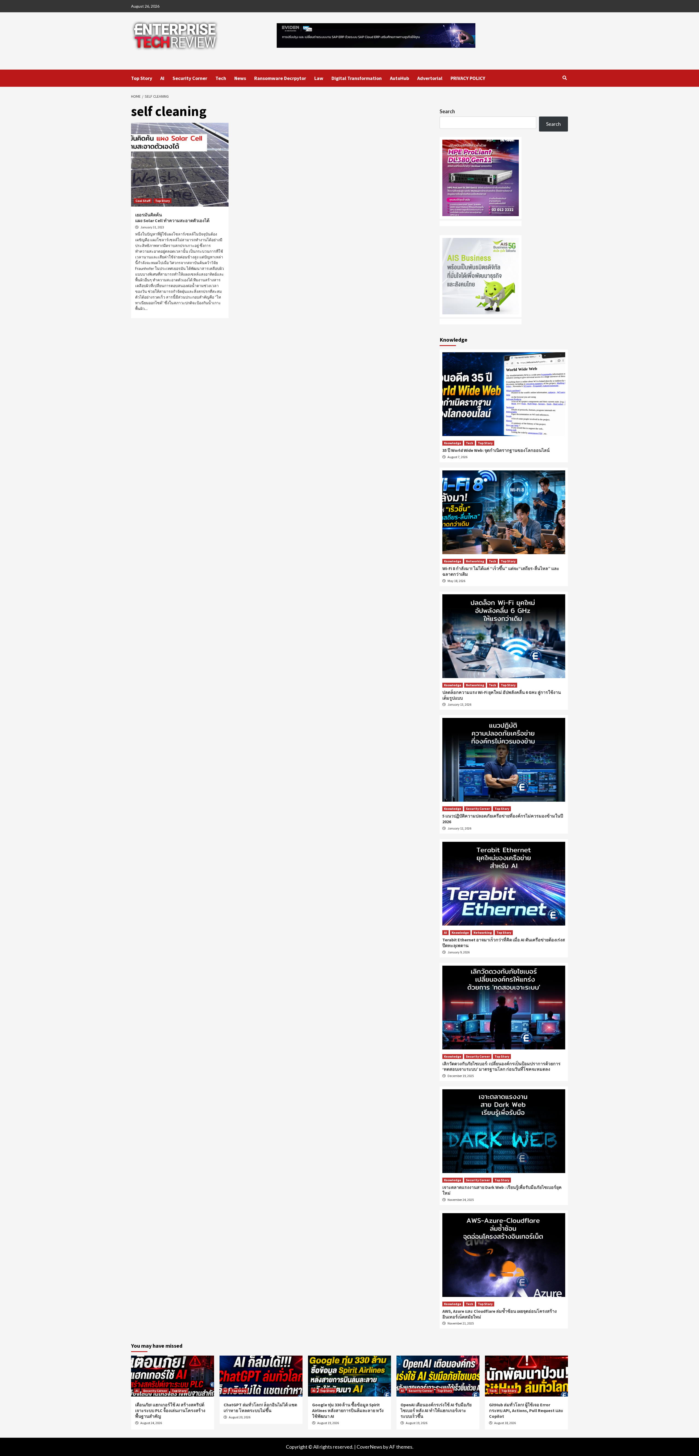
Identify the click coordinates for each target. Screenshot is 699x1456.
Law (318, 78)
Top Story (141, 78)
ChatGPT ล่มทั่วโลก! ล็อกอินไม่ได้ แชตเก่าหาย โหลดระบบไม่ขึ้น (260, 1407)
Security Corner (190, 78)
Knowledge (452, 443)
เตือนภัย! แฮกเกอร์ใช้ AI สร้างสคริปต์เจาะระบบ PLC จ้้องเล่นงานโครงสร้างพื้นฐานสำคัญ (170, 1410)
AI (162, 78)
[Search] (564, 78)
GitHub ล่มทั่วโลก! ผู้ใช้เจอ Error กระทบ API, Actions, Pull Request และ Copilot (526, 1410)
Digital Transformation (356, 78)
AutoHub (399, 78)
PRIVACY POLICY (468, 78)
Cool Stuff (142, 201)
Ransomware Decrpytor (280, 78)
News (240, 78)
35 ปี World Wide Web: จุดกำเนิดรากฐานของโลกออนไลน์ (496, 450)
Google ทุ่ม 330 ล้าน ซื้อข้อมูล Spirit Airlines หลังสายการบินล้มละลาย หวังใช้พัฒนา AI (348, 1410)
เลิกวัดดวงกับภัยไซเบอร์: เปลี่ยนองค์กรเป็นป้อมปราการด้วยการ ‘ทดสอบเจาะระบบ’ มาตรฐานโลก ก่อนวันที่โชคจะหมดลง (501, 1066)
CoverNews (369, 1447)
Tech (220, 78)
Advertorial (429, 78)
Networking (475, 561)
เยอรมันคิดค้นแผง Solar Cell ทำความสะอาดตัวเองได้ (172, 217)
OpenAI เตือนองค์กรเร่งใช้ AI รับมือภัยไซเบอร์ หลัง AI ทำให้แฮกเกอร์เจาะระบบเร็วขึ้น (436, 1410)
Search (447, 111)
